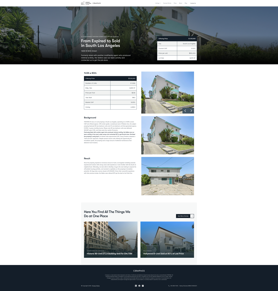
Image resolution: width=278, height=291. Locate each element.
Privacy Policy (96, 286)
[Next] (191, 111)
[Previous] (185, 111)
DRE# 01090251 (192, 286)
